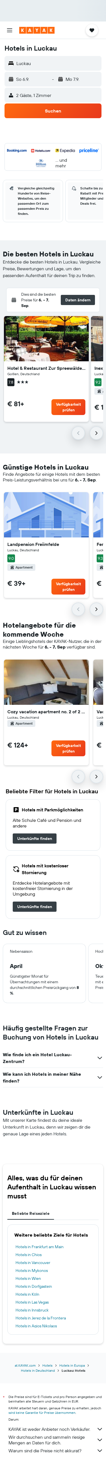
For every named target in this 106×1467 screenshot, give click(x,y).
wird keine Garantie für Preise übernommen (41, 1412)
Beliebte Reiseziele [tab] (30, 1213)
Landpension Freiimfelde (33, 544)
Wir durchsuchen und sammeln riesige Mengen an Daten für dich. (46, 1440)
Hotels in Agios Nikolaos (36, 1325)
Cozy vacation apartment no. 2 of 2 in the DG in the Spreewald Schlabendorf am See (46, 711)
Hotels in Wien (28, 1278)
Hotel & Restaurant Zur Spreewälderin (46, 368)
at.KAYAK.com (25, 1365)
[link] (35, 838)
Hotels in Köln (27, 1294)
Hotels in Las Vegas (32, 1302)
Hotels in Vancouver (33, 1262)
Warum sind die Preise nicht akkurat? (44, 1450)
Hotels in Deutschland (38, 1370)
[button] (9, 30)
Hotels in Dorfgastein (34, 1286)
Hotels (47, 1365)
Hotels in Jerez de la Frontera (41, 1318)
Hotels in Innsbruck (32, 1310)
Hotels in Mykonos (32, 1270)
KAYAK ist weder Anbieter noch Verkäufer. (49, 1429)
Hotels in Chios (29, 1254)
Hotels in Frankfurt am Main (40, 1246)
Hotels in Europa (72, 1365)
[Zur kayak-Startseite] (37, 30)
